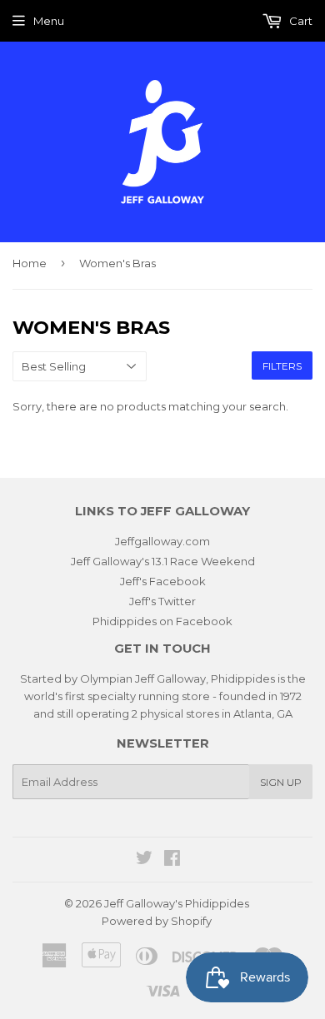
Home (29, 263)
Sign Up (281, 782)
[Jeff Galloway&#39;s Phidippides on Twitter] (144, 860)
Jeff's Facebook (163, 581)
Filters (282, 366)
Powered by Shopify (157, 920)
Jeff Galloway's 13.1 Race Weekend (163, 561)
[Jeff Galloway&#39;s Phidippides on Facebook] (172, 860)
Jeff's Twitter (162, 601)
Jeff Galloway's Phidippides (176, 903)
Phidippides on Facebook (162, 621)
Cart (299, 20)
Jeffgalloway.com (162, 541)
